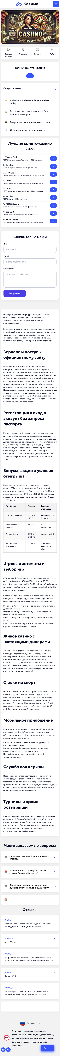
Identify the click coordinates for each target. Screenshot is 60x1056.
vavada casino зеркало (38, 598)
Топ (45, 1048)
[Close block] (55, 90)
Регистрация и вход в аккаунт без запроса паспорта (29, 113)
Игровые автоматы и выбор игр (27, 130)
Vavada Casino (12, 157)
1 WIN (8, 180)
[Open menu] (56, 4)
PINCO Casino (12, 204)
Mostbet (9, 196)
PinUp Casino (11, 219)
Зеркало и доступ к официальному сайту (29, 101)
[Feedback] (30, 1006)
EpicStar (9, 165)
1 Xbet (8, 188)
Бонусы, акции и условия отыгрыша (30, 122)
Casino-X (9, 212)
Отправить (14, 293)
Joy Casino (10, 173)
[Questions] (30, 899)
